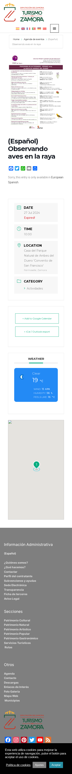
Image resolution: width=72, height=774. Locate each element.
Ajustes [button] (39, 764)
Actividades (35, 288)
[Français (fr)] (28, 28)
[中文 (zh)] (44, 28)
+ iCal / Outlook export (37, 331)
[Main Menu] (54, 28)
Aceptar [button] (56, 764)
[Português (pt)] (34, 28)
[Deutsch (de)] (39, 28)
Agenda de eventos (34, 39)
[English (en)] (23, 28)
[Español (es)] (17, 28)
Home (16, 39)
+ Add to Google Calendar (37, 318)
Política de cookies (18, 765)
